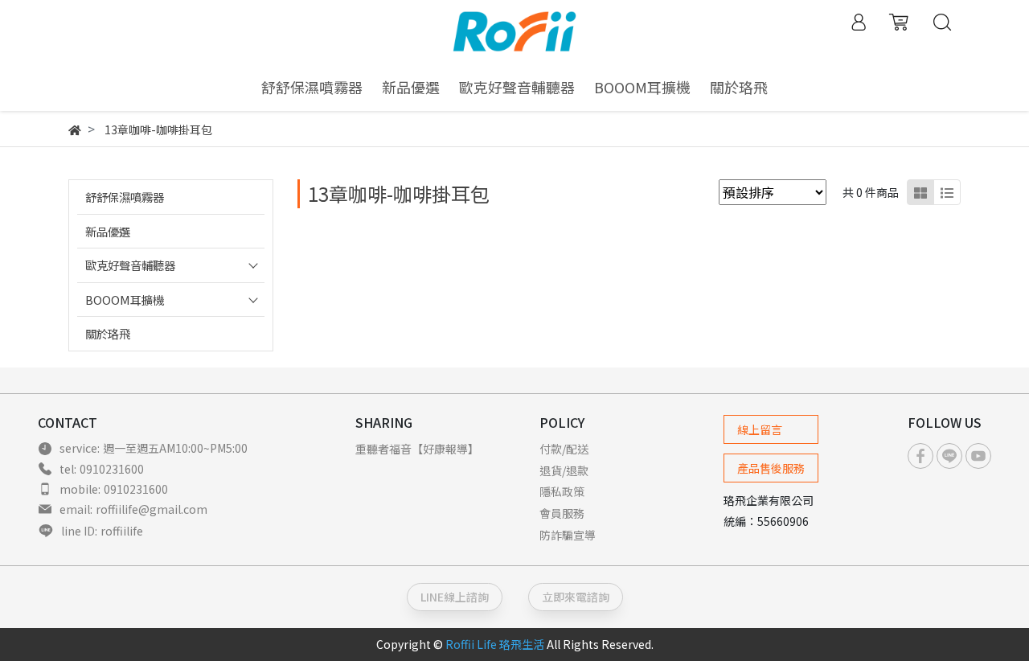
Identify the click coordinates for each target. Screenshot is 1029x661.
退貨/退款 (563, 470)
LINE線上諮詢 (454, 597)
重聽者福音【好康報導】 (417, 449)
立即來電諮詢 (575, 597)
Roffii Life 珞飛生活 (494, 644)
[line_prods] (947, 192)
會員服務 (561, 513)
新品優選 (107, 231)
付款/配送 (563, 449)
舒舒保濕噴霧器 (124, 196)
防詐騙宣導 (567, 535)
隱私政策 (561, 491)
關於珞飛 (107, 333)
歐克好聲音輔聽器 (130, 265)
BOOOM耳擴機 (124, 299)
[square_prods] (920, 192)
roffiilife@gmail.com (151, 509)
